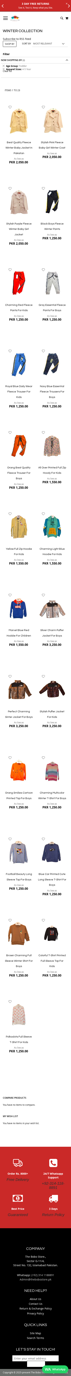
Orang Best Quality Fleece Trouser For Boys (18, 473)
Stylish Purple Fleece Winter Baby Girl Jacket (19, 229)
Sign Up (36, 1364)
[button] (10, 107)
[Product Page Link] (19, 121)
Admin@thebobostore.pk (35, 1279)
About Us (35, 1299)
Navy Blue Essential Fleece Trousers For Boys (52, 392)
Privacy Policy (35, 1313)
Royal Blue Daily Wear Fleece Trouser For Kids (18, 392)
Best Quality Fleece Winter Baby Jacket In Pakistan (18, 148)
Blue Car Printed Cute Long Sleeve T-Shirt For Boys (52, 879)
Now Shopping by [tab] (11, 60)
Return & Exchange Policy (36, 1308)
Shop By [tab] (9, 43)
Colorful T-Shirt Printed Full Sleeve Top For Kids (52, 961)
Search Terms (35, 1338)
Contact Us (35, 1304)
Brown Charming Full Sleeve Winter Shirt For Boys (19, 961)
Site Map (35, 1333)
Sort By (26, 43)
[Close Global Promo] (66, 3)
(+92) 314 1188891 (42, 1275)
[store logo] (15, 18)
